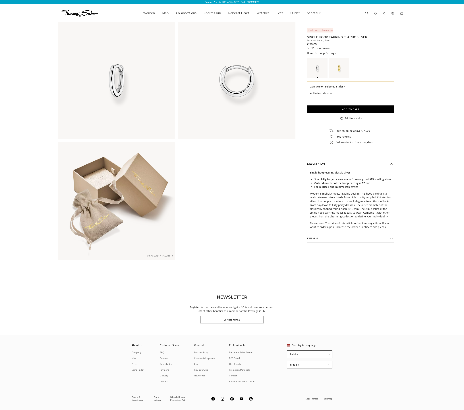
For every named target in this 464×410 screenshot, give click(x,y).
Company (136, 352)
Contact (164, 381)
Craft (196, 364)
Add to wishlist (354, 118)
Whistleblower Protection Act (177, 398)
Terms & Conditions (137, 398)
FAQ (162, 352)
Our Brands (235, 364)
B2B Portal (234, 358)
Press (134, 364)
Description (316, 163)
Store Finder (138, 369)
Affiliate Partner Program (241, 381)
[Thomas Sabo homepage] (79, 13)
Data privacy (157, 398)
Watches (262, 13)
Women (149, 13)
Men (165, 13)
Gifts (280, 13)
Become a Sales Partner (241, 352)
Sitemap (328, 398)
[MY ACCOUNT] (393, 13)
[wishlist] (375, 13)
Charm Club (212, 13)
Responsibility (201, 352)
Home (310, 53)
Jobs (134, 358)
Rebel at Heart (238, 13)
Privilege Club (201, 369)
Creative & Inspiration (205, 358)
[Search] (366, 13)
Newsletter (199, 375)
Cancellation (166, 364)
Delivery (164, 375)
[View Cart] (401, 13)
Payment (164, 369)
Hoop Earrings (327, 53)
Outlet (295, 13)
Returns (164, 358)
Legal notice (311, 398)
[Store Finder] (384, 13)
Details (312, 238)
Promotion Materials (239, 369)
